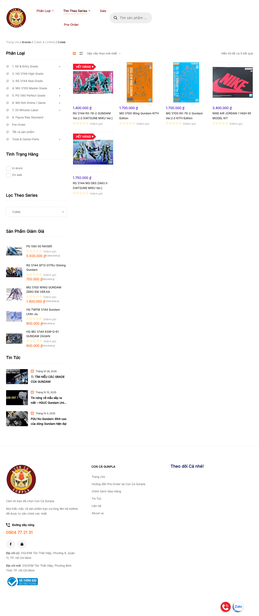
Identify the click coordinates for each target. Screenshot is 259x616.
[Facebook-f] (10, 544)
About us (98, 513)
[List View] (81, 53)
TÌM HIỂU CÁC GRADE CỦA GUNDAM (48, 379)
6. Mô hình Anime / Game (29, 102)
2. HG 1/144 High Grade (27, 73)
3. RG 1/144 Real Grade (27, 81)
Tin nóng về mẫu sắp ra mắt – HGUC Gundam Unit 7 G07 (48, 400)
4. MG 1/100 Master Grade (29, 88)
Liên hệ (96, 506)
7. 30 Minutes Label (25, 110)
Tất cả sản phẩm (23, 132)
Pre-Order (18, 124)
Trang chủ (12, 42)
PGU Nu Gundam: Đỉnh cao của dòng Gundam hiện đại (48, 421)
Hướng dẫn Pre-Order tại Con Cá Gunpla (118, 484)
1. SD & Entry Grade (25, 66)
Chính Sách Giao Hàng (106, 491)
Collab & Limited (44, 42)
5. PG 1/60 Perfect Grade (28, 95)
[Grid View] (74, 53)
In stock (17, 168)
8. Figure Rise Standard (27, 117)
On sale (17, 174)
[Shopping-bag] (22, 544)
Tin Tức (97, 498)
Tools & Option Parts (25, 139)
